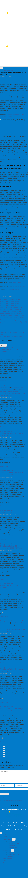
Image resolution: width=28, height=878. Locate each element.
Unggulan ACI (5, 826)
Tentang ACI (11, 823)
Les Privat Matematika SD (10, 391)
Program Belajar (20, 823)
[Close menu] (1, 833)
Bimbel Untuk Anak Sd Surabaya (9, 350)
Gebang (9, 309)
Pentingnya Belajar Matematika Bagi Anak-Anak (12, 394)
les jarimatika (17, 385)
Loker (21, 826)
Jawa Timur (12, 311)
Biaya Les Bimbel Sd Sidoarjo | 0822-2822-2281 (12, 473)
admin (3, 76)
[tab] (4, 746)
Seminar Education (13, 854)
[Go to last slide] (1, 345)
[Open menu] (1, 68)
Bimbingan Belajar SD (6, 70)
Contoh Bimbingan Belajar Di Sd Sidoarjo (12, 331)
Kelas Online (11, 845)
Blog (25, 826)
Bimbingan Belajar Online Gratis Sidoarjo (11, 335)
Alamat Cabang (14, 826)
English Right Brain (13, 843)
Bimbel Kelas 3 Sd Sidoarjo (10, 512)
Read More (5, 380)
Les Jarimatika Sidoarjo (17, 387)
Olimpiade (10, 856)
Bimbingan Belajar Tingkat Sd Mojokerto (11, 434)
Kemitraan (11, 852)
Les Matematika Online (7, 389)
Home (5, 823)
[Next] (5, 345)
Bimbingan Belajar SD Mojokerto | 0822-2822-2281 (11, 547)
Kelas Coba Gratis (13, 847)
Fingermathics (12, 841)
